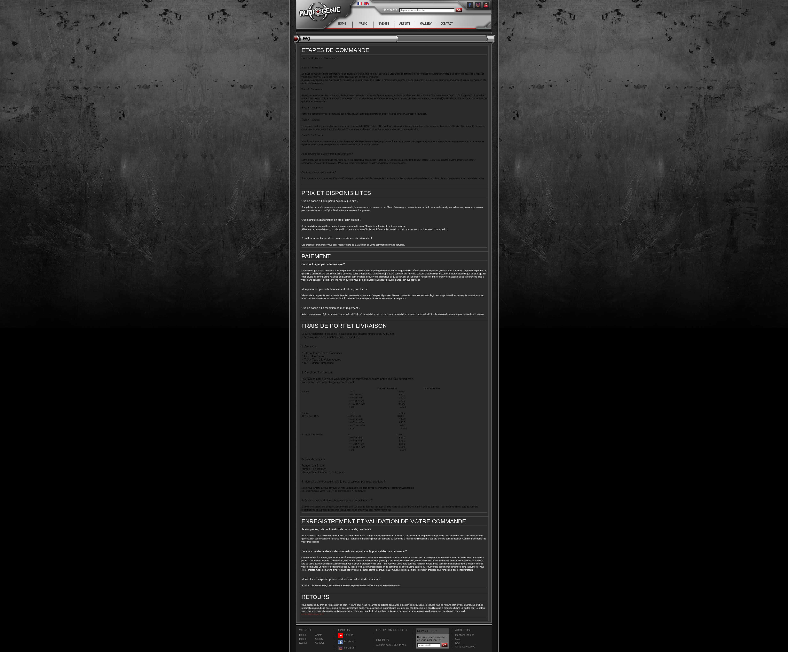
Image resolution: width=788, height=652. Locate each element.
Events (303, 642)
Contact (319, 642)
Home (302, 635)
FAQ (457, 642)
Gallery (319, 638)
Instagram (349, 647)
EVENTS (384, 23)
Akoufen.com (383, 645)
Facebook (349, 641)
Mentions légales (464, 635)
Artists (318, 635)
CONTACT (446, 23)
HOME (342, 23)
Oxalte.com (400, 645)
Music (302, 638)
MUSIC (363, 23)
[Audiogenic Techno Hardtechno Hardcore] (319, 11)
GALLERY (425, 23)
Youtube (348, 635)
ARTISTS (404, 23)
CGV (457, 638)
